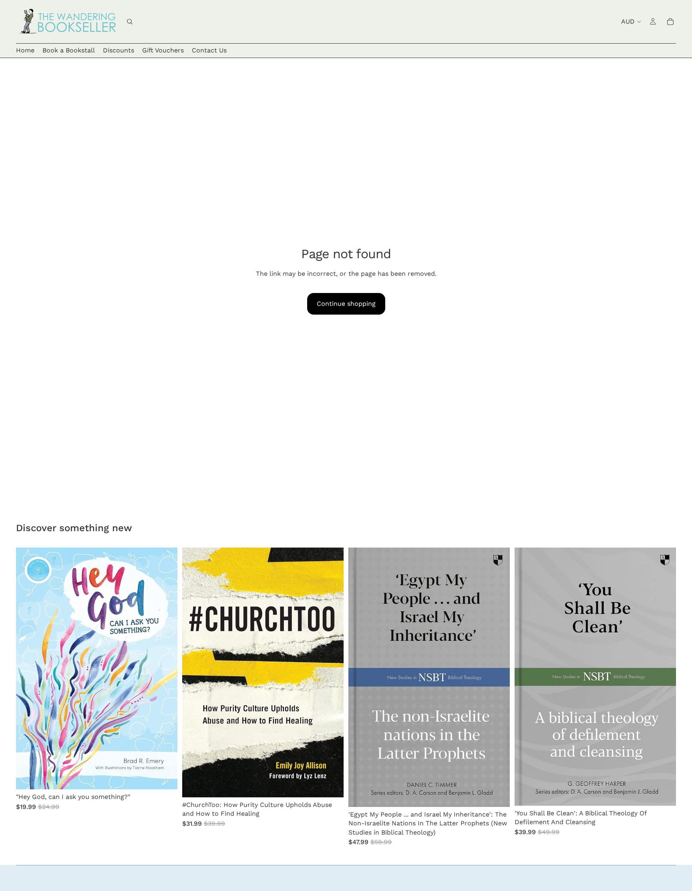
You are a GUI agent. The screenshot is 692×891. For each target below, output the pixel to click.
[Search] (130, 21)
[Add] (165, 777)
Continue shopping (346, 303)
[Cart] (670, 21)
